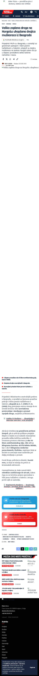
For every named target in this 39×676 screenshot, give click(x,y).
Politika (31, 561)
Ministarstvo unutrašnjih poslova (13, 537)
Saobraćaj (6, 539)
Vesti (9, 21)
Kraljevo (32, 564)
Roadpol (28, 537)
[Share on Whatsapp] (10, 59)
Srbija (14, 24)
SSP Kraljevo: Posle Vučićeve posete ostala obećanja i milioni (12, 562)
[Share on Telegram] (13, 59)
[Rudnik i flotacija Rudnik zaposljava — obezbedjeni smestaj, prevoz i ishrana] (19, 422)
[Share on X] (6, 59)
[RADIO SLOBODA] (8, 12)
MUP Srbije (11, 542)
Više (28, 40)
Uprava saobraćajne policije (25, 539)
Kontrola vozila (14, 534)
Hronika (8, 24)
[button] (32, 667)
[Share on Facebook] (3, 59)
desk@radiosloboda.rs (8, 611)
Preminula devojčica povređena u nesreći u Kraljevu (14, 571)
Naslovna (4, 21)
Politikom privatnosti (11, 663)
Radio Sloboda (8, 63)
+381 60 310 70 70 (7, 613)
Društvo (31, 580)
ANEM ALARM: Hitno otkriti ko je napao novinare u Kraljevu (13, 580)
